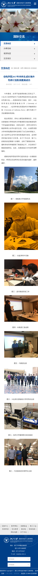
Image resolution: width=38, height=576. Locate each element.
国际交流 (27, 68)
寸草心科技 (8, 573)
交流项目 (7, 58)
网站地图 (14, 532)
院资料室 (5, 529)
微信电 (23, 529)
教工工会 (33, 526)
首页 (21, 68)
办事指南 (7, 48)
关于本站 (23, 532)
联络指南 (32, 529)
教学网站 (14, 526)
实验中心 (5, 526)
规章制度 (7, 53)
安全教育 (15, 529)
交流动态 (7, 43)
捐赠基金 (24, 526)
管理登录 (16, 573)
